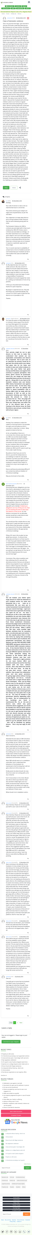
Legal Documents (6, 1183)
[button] (28, 18)
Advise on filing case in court (11, 1101)
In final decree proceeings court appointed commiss (15, 1056)
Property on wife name (8, 1054)
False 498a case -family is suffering (13, 1099)
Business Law (5, 1177)
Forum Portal (16, 1199)
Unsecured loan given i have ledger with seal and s (15, 1058)
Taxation (12, 1187)
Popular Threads (16, 1205)
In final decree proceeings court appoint (15, 1160)
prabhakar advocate (10, 348)
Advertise (14, 1220)
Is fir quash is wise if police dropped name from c (15, 1062)
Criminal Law (5, 1180)
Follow (14, 187)
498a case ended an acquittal (11, 1093)
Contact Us (19, 1221)
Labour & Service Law (22, 1180)
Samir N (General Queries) (11, 483)
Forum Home (16, 1197)
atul (7, 200)
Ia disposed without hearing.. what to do (12, 1068)
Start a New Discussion (16, 1111)
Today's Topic (16, 1202)
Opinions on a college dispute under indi (15, 1150)
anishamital (9, 18)
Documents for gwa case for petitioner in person (16, 1085)
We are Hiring (8, 1220)
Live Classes (10, 6)
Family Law (12, 1180)
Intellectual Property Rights (18, 1183)
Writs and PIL (6, 8)
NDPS (13, 8)
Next (21, 1023)
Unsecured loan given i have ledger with (15, 1147)
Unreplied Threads (16, 1115)
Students (18, 1187)
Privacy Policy (13, 1221)
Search (27, 1168)
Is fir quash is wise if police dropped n (15, 1153)
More (27, 8)
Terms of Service (20, 1220)
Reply (6, 187)
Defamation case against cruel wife (13, 1083)
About (2, 1220)
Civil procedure (6, 1070)
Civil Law (12, 1177)
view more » (27, 1164)
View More (3, 1075)
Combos (18, 6)
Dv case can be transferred (11, 1087)
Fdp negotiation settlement (9, 1060)
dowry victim (8, 803)
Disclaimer (27, 1220)
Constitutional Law (20, 1177)
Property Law (5, 1187)
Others (23, 1187)
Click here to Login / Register (11, 1041)
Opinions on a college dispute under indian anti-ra (15, 1064)
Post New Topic (16, 1208)
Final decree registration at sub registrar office (14, 1072)
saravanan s (8, 318)
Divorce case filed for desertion (12, 1107)
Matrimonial (20, 8)
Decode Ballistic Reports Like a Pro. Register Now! (16, 12)
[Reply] (27, 259)
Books (24, 6)
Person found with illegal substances (11, 1066)
